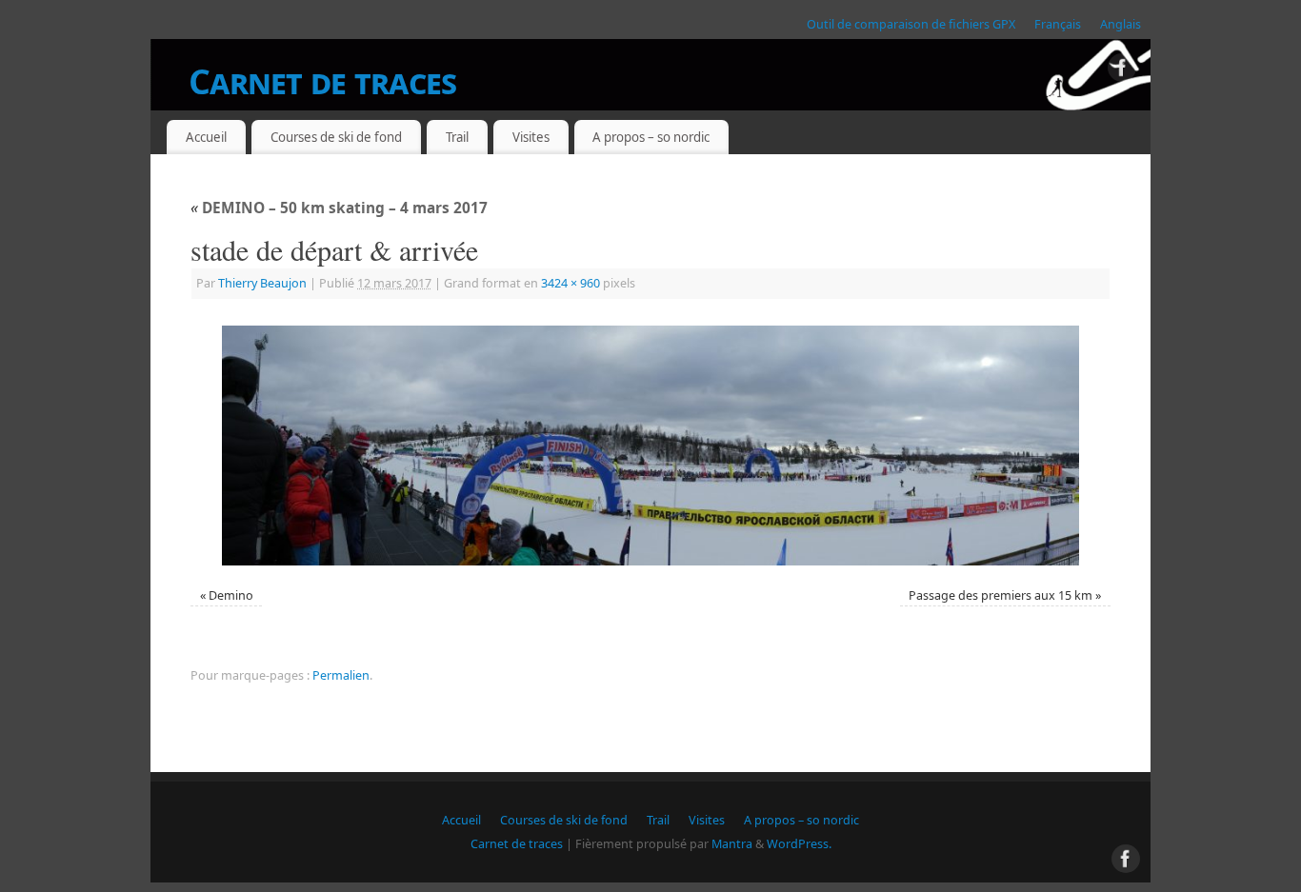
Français (1057, 24)
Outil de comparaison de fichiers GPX (911, 24)
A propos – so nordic (651, 137)
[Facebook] (1122, 71)
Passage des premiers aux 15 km (1000, 595)
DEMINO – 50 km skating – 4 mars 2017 (339, 208)
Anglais (1120, 24)
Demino (231, 595)
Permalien (341, 675)
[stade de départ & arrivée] (650, 445)
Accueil (206, 137)
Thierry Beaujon (262, 283)
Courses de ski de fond (336, 137)
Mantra (731, 844)
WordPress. (799, 844)
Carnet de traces (322, 81)
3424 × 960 (570, 283)
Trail (457, 137)
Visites (531, 137)
